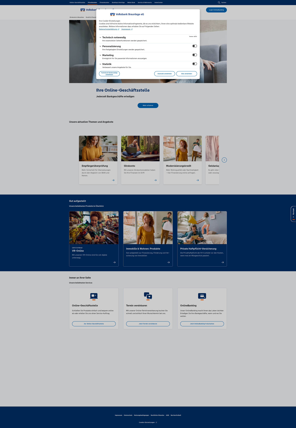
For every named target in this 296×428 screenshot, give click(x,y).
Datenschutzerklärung (108, 29)
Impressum (126, 29)
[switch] (194, 46)
